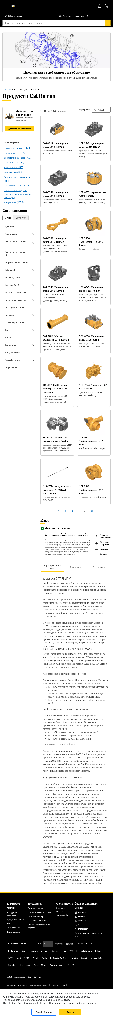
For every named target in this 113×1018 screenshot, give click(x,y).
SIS (8, 923)
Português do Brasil (58, 958)
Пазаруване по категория (13, 914)
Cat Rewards (62, 915)
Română (74, 958)
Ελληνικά (55, 951)
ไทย (36, 965)
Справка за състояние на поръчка (39, 926)
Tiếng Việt (70, 965)
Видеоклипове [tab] (99, 567)
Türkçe (44, 965)
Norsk (35, 958)
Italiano (98, 951)
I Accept (70, 1012)
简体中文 (59, 944)
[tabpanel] (75, 729)
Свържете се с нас (36, 908)
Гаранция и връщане (37, 920)
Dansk (89, 944)
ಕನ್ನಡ (19, 958)
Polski (44, 958)
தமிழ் (21, 965)
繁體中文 (69, 944)
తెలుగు (28, 965)
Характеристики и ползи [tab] (52, 567)
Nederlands (13, 951)
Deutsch (44, 951)
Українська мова (56, 965)
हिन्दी (71, 951)
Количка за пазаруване (60, 910)
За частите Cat (13, 927)
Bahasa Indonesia (84, 951)
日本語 (11, 958)
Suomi (24, 951)
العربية (32, 944)
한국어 (27, 958)
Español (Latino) (97, 958)
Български (48, 944)
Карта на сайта (13, 931)
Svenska (11, 965)
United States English (17, 944)
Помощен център (35, 916)
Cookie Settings (34, 977)
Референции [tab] (75, 567)
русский (84, 958)
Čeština (80, 944)
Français (34, 951)
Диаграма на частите (16, 919)
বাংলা (39, 944)
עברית (64, 951)
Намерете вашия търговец (39, 912)
